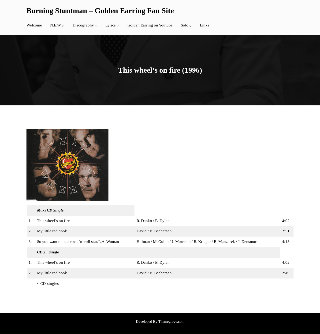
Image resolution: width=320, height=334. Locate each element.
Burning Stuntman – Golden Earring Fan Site (100, 10)
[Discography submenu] (96, 26)
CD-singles (49, 283)
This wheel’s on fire (53, 221)
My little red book (52, 231)
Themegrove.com (171, 321)
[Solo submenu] (190, 26)
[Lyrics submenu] (118, 26)
